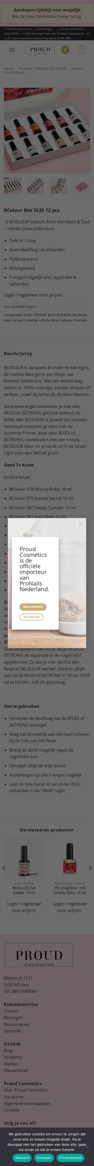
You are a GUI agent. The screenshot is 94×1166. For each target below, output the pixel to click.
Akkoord (22, 1158)
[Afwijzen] (87, 1148)
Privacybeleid (70, 1158)
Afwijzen (44, 1158)
